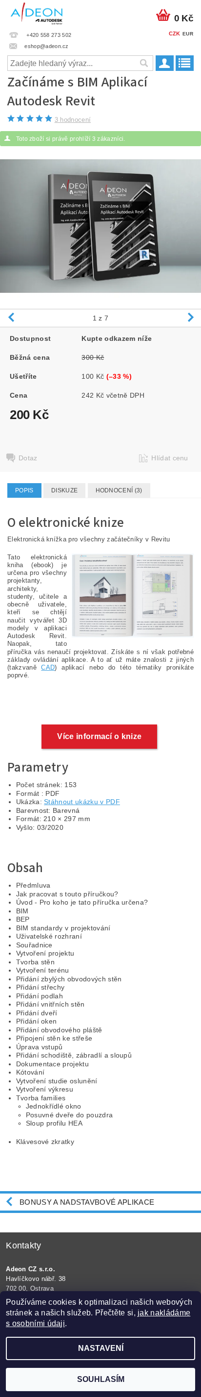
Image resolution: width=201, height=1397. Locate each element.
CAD (48, 667)
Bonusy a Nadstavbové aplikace (87, 1202)
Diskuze (64, 490)
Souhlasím (100, 1379)
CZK (175, 33)
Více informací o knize (99, 736)
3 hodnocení (73, 119)
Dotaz (28, 458)
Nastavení (100, 1348)
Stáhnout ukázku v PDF (82, 802)
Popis (24, 490)
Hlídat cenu (169, 458)
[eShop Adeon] (36, 12)
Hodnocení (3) (119, 490)
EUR (187, 33)
